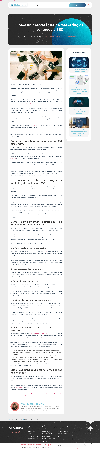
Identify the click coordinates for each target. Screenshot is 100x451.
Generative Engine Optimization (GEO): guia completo (79, 111)
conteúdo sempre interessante (38, 333)
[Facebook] (19, 432)
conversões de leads (27, 104)
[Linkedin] (13, 432)
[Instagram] (10, 432)
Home (30, 5)
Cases (42, 5)
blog (46, 251)
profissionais (19, 387)
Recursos (48, 5)
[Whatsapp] (16, 432)
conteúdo (13, 158)
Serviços (37, 5)
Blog (54, 5)
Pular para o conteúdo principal (8, 1)
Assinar (79, 448)
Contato (60, 5)
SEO (35, 125)
